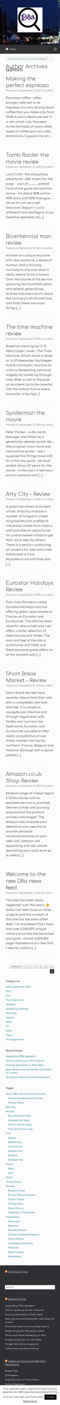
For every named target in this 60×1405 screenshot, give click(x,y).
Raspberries (15, 1151)
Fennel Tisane (16, 1199)
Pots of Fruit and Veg (20, 1129)
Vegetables (12, 1217)
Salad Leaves (16, 1252)
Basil (11, 1168)
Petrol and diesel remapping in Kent (25, 1335)
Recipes (10, 1186)
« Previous (16, 966)
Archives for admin (27, 59)
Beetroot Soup (16, 1191)
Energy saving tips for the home (23, 1340)
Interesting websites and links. (25, 1098)
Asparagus (14, 1221)
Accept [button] (50, 1397)
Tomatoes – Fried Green (21, 1212)
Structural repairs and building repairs (28, 1077)
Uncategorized (14, 1039)
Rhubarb (13, 1155)
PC (7, 1026)
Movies (10, 1018)
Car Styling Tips (18, 1272)
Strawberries (15, 1160)
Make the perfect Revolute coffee (24, 1331)
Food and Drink (14, 1000)
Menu (13, 49)
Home (11, 59)
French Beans (16, 1239)
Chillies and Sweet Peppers (24, 1234)
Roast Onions (16, 1208)
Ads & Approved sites (18, 987)
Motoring (11, 1013)
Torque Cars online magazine (21, 1344)
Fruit (8, 1133)
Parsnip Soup (15, 1204)
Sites (9, 1031)
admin (14, 69)
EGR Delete (11, 1375)
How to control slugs (20, 1125)
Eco (8, 995)
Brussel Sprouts (17, 1230)
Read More (30, 1401)
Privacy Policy (16, 1103)
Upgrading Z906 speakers (21, 1056)
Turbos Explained (15, 1384)
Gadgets (11, 1004)
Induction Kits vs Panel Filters (22, 1380)
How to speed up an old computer (25, 1061)
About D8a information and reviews (26, 1094)
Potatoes (13, 1248)
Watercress (14, 1256)
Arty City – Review (28, 494)
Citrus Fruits (15, 1147)
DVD (8, 991)
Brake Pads (11, 1371)
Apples (12, 1138)
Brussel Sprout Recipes (21, 1195)
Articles (10, 1111)
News (9, 1022)
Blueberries (15, 1142)
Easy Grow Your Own (19, 1116)
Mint (10, 1173)
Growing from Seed (18, 1120)
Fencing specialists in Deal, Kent (25, 1065)
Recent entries (17, 1299)
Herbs (9, 1164)
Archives (11, 1107)
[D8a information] (30, 19)
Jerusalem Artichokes (20, 1243)
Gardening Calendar (17, 1009)
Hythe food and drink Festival (22, 1348)
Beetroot (13, 1226)
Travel (9, 1035)
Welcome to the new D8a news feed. (26, 881)
